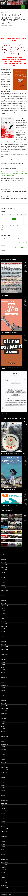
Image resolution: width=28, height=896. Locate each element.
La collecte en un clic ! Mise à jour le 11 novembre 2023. (25, 267)
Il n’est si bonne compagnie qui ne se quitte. (10, 238)
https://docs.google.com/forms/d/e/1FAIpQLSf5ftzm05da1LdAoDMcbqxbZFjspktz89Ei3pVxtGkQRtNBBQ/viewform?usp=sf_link (14, 173)
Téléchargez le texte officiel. (7, 413)
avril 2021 (3, 667)
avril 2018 (3, 757)
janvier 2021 (3, 675)
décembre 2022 (4, 623)
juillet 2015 (3, 841)
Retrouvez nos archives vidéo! (25, 517)
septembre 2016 (4, 805)
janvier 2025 (3, 587)
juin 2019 (3, 721)
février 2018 (3, 762)
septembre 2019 (4, 713)
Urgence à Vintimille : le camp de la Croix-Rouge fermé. (14, 197)
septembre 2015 (4, 836)
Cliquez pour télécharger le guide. (25, 302)
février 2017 (3, 793)
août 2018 (3, 746)
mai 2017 (3, 785)
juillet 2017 (3, 780)
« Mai (2, 229)
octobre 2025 (4, 569)
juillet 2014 (3, 869)
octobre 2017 (4, 772)
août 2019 (3, 716)
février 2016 (3, 823)
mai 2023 (3, 613)
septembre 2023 (4, 605)
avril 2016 (3, 818)
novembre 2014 (4, 862)
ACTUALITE (3, 12)
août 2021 (3, 657)
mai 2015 (3, 846)
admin (10, 25)
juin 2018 (3, 751)
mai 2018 (3, 754)
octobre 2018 (4, 741)
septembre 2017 (4, 775)
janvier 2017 (3, 795)
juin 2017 (3, 782)
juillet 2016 (3, 810)
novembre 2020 (4, 680)
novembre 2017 (4, 769)
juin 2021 (3, 662)
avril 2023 (3, 616)
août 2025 (3, 572)
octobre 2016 (4, 803)
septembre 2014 (4, 867)
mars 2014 (3, 877)
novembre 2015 (4, 831)
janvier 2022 (3, 644)
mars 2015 (3, 851)
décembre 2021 (4, 646)
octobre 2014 (4, 864)
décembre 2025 (4, 564)
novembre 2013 (4, 882)
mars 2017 (3, 790)
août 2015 (3, 839)
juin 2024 (3, 595)
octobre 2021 (4, 651)
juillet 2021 (3, 659)
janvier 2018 (3, 764)
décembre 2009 (4, 887)
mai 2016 (3, 816)
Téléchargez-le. (25, 423)
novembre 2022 (4, 626)
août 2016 (3, 808)
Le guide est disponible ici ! (25, 338)
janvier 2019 (3, 734)
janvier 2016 (3, 826)
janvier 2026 (3, 562)
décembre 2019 (4, 705)
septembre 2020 (4, 685)
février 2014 (3, 880)
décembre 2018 (4, 736)
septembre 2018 (4, 744)
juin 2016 (3, 813)
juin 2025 (3, 577)
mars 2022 (3, 639)
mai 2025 (3, 580)
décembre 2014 (4, 859)
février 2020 (3, 700)
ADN (2, 7)
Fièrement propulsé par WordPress (7, 894)
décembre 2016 (4, 798)
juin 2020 (3, 692)
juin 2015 (3, 844)
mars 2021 (3, 669)
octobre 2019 (4, 710)
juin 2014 (3, 872)
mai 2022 (3, 634)
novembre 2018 (4, 739)
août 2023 (3, 608)
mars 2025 (3, 585)
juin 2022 (3, 631)
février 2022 (3, 641)
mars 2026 (3, 557)
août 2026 (3, 551)
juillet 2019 (3, 718)
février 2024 (3, 600)
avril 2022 (3, 636)
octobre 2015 (4, 834)
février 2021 (3, 672)
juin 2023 (3, 610)
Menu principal (26, 7)
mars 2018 (3, 759)
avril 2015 (3, 849)
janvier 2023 (3, 621)
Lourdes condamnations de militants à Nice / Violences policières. (14, 191)
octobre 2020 (4, 682)
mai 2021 (3, 664)
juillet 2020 (3, 690)
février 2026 (3, 559)
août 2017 (3, 777)
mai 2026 (3, 554)
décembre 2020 (4, 677)
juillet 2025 (3, 575)
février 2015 (3, 854)
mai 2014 (3, 875)
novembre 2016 (4, 800)
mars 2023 (3, 618)
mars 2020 (3, 698)
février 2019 (3, 731)
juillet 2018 (3, 749)
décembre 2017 (4, 767)
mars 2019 (3, 728)
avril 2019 (3, 726)
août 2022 (3, 628)
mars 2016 (3, 821)
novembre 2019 (4, 708)
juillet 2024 (3, 592)
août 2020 (3, 687)
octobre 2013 (4, 885)
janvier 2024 (3, 603)
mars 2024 (3, 598)
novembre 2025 (4, 567)
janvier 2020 (3, 703)
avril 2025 (3, 582)
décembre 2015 (4, 828)
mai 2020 (3, 695)
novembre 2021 (4, 649)
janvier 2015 (3, 857)
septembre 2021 (4, 654)
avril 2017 (3, 787)
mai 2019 (3, 723)
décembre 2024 (4, 590)
